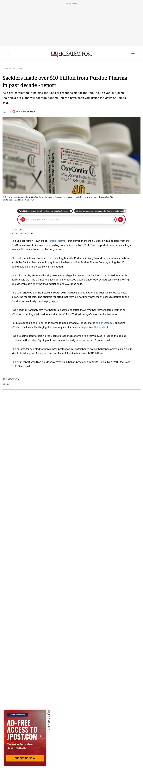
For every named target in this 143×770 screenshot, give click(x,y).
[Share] (5, 111)
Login (132, 53)
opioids (6, 384)
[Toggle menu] (7, 53)
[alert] (25, 738)
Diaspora (22, 68)
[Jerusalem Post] (71, 54)
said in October (104, 322)
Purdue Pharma (56, 240)
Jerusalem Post (9, 68)
